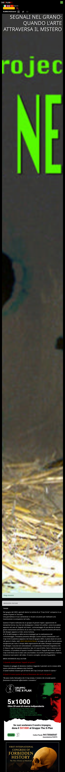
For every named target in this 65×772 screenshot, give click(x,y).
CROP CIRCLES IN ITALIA (28, 641)
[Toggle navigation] (61, 2)
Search (16, 6)
